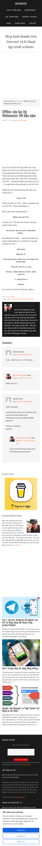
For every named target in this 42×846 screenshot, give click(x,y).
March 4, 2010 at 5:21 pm (22, 354)
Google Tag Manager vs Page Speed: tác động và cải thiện (20, 709)
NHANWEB (21, 3)
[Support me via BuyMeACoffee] (21, 509)
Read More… (17, 545)
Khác (12, 296)
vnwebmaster (21, 299)
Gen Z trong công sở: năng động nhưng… (20, 668)
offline (14, 299)
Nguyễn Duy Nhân (20, 375)
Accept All (21, 830)
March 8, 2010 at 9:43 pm (22, 401)
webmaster (30, 299)
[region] (21, 827)
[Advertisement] (21, 73)
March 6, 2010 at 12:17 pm (23, 378)
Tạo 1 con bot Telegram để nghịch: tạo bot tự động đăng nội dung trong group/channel (20, 622)
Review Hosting (25, 764)
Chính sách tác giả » (19, 797)
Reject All (21, 842)
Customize (21, 836)
